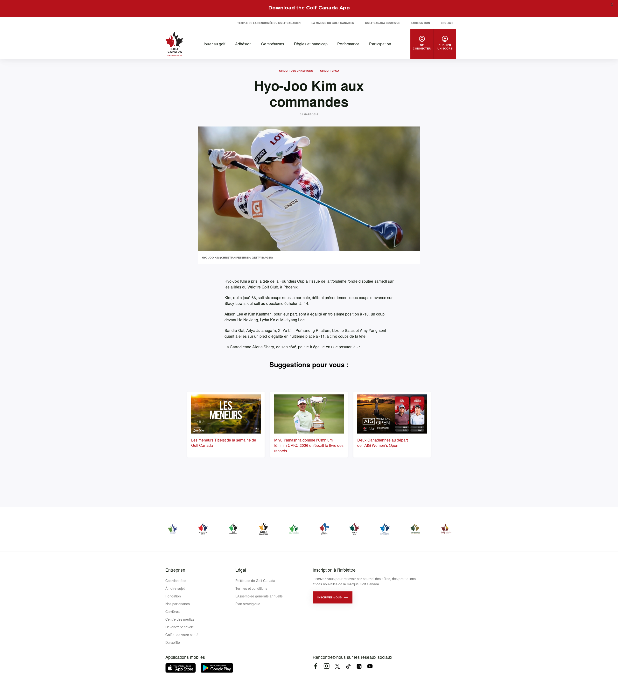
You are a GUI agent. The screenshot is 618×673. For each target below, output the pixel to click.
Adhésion (243, 44)
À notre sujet (175, 588)
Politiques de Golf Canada (255, 580)
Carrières (172, 611)
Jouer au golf (214, 44)
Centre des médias (179, 619)
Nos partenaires (177, 603)
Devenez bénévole (179, 626)
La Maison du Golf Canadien (332, 23)
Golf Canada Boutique (382, 23)
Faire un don (420, 23)
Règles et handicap (311, 44)
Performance (348, 44)
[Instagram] (326, 666)
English (447, 23)
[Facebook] (316, 666)
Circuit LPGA (329, 70)
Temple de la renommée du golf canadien (269, 23)
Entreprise (175, 570)
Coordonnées (175, 580)
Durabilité (172, 642)
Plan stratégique (247, 603)
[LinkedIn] (359, 666)
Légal (240, 570)
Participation (380, 44)
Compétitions (272, 44)
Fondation (173, 596)
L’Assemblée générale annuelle (259, 596)
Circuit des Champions (296, 70)
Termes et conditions (251, 588)
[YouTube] (370, 666)
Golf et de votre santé (181, 634)
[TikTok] (348, 666)
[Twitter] (337, 666)
